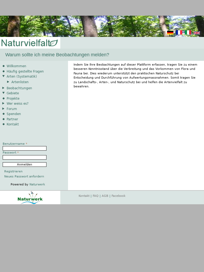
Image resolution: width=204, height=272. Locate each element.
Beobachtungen (19, 88)
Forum (12, 109)
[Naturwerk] (30, 203)
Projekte (13, 98)
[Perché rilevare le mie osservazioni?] (188, 33)
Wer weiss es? (17, 103)
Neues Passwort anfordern (24, 176)
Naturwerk (37, 184)
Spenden (14, 114)
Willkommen (16, 66)
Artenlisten (20, 82)
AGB (105, 196)
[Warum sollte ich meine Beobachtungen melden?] (170, 33)
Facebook (118, 196)
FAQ (96, 196)
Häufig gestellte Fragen (25, 71)
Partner (12, 119)
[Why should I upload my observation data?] (197, 33)
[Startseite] (29, 43)
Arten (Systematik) (22, 76)
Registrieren (13, 171)
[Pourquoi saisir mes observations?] (179, 33)
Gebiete (13, 93)
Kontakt (13, 124)
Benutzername (15, 144)
